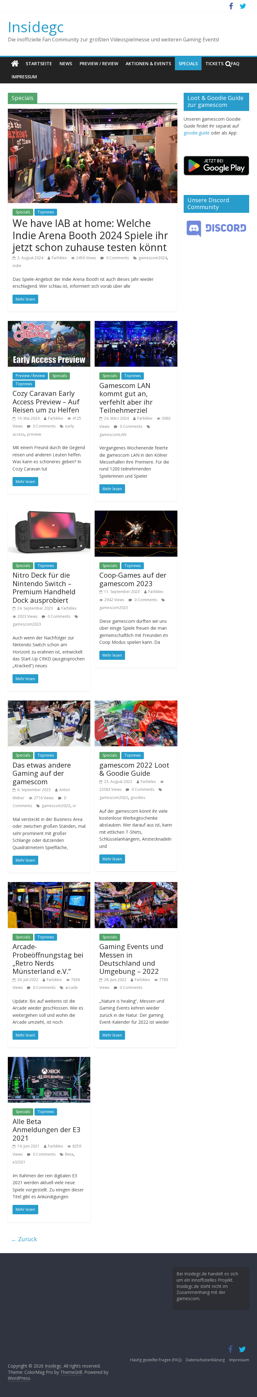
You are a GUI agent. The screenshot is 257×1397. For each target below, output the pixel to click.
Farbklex (59, 257)
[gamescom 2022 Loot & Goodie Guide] (136, 704)
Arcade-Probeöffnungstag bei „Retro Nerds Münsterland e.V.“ (48, 959)
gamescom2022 (113, 797)
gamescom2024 (153, 257)
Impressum (24, 77)
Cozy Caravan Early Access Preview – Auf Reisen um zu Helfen (46, 401)
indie (17, 265)
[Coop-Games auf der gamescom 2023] (136, 514)
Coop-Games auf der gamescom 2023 (132, 579)
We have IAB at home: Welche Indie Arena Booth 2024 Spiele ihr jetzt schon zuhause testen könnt (90, 235)
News (66, 63)
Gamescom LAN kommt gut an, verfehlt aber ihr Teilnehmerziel (126, 398)
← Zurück (24, 1239)
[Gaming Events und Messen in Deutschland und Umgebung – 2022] (136, 885)
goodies (137, 797)
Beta (69, 1154)
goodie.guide (197, 133)
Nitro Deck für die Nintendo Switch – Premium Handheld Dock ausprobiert (44, 587)
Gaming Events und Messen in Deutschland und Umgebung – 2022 (131, 959)
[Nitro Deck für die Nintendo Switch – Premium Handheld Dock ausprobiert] (49, 514)
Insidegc (36, 26)
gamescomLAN (112, 434)
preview (34, 434)
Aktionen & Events (148, 63)
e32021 (19, 1162)
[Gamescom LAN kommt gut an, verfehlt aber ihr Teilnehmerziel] (136, 324)
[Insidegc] (15, 63)
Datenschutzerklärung (205, 1360)
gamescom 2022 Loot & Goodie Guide (134, 769)
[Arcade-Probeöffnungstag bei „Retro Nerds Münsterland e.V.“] (49, 885)
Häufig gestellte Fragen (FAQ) (155, 1360)
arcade (71, 987)
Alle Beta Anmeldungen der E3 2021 (47, 1129)
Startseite (39, 63)
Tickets (214, 63)
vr (74, 805)
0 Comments (117, 257)
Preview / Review (99, 63)
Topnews (46, 212)
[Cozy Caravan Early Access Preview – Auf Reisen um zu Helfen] (49, 324)
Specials (188, 63)
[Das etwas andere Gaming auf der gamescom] (49, 704)
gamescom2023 (27, 624)
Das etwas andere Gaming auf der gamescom (42, 773)
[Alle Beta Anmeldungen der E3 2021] (49, 1060)
